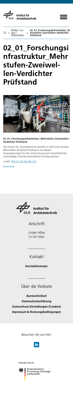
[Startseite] (4, 33)
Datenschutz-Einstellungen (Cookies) (36, 306)
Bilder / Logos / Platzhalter (17, 32)
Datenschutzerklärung (36, 301)
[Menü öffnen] (63, 15)
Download (8, 166)
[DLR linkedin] (36, 346)
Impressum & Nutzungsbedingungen (36, 312)
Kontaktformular (36, 266)
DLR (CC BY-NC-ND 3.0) (23, 161)
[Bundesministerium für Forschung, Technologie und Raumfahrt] (36, 384)
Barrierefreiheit (37, 296)
